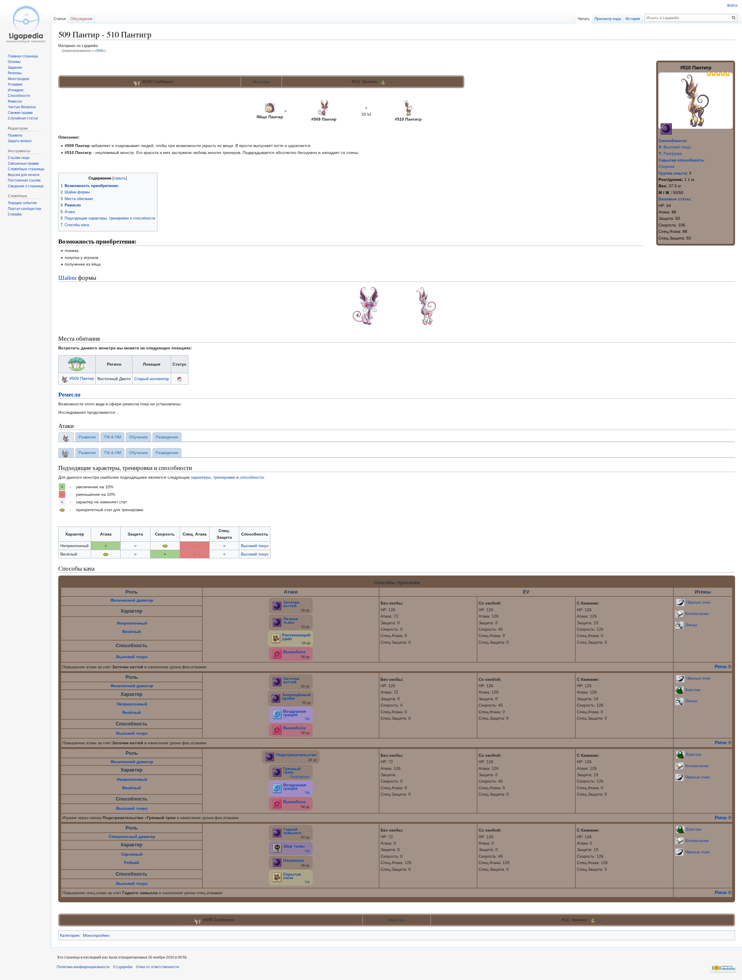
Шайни (67, 277)
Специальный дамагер (132, 836)
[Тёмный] (666, 128)
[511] (383, 81)
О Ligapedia (122, 967)
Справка (15, 214)
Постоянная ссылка (24, 180)
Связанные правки (23, 163)
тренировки (224, 477)
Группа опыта (672, 173)
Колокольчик (697, 613)
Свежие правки (20, 113)
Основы (14, 62)
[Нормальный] (276, 638)
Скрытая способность (681, 160)
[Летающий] (277, 714)
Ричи (721, 666)
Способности (672, 140)
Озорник (666, 166)
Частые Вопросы (22, 107)
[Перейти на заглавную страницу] (25, 23)
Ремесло (69, 394)
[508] (136, 81)
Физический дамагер (131, 600)
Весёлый (131, 631)
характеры (201, 477)
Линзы (691, 625)
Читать (584, 19)
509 (100, 50)
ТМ (307, 719)
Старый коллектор (151, 378)
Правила (15, 135)
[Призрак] (277, 847)
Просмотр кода (607, 19)
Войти (732, 5)
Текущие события (22, 203)
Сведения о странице (26, 186)
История (632, 19)
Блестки (692, 689)
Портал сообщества (24, 209)
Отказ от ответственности (157, 967)
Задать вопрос (20, 141)
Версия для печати (23, 175)
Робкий (131, 862)
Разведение (300, 777)
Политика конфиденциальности (83, 967)
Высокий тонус (677, 147)
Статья (60, 19)
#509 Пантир (82, 378)
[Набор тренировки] (62, 509)
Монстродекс (96, 935)
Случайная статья (23, 118)
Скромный (132, 854)
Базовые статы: (675, 199)
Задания (15, 68)
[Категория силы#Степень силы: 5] (706, 73)
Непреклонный (132, 623)
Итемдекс (16, 90)
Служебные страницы (26, 169)
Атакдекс (15, 84)
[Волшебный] (277, 653)
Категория (69, 935)
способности (252, 477)
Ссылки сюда (19, 158)
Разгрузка (672, 153)
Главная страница (23, 56)
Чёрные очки (698, 602)
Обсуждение (81, 19)
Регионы (15, 73)
